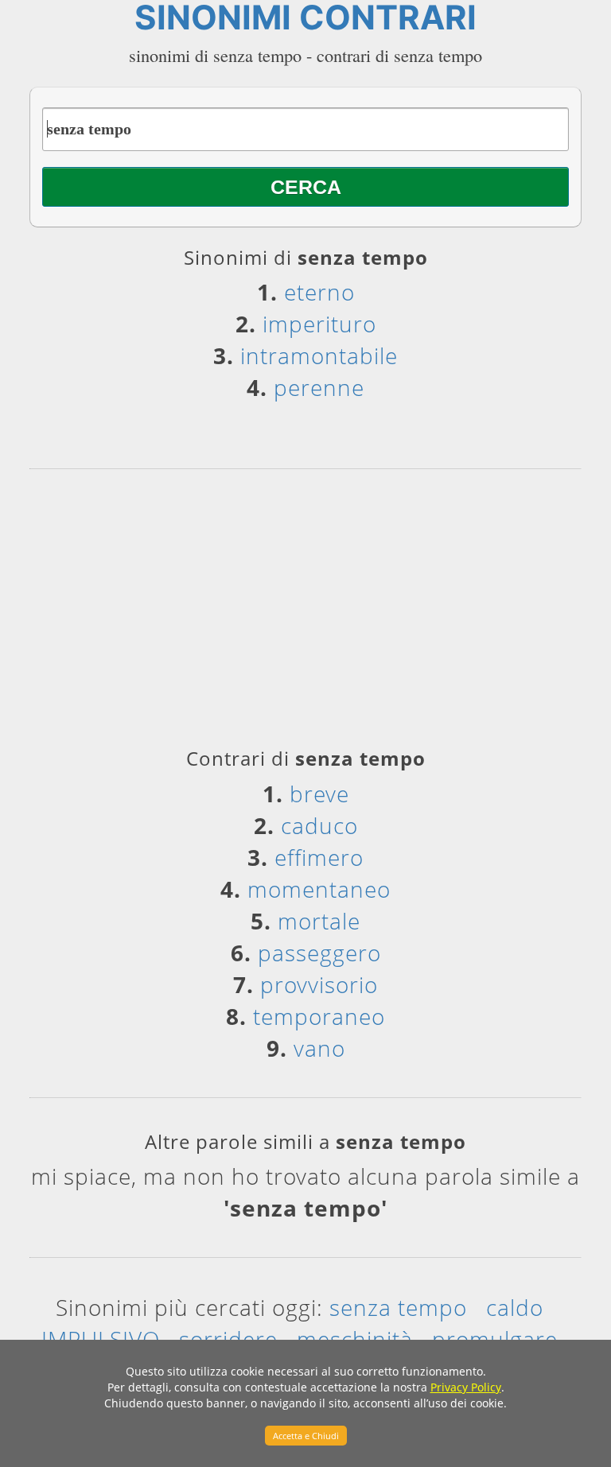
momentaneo (319, 889)
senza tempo (398, 1307)
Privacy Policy (465, 1387)
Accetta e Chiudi (306, 1436)
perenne (319, 387)
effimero (319, 857)
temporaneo (319, 1016)
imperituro (319, 324)
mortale (319, 921)
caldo (514, 1307)
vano (319, 1048)
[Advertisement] (305, 614)
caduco (319, 825)
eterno (319, 292)
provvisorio (319, 984)
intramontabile (319, 355)
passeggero (319, 952)
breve (319, 793)
